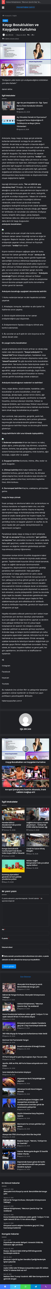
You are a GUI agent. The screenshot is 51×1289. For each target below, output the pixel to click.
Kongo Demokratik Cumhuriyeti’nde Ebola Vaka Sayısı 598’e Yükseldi (13, 850)
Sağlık (14, 16)
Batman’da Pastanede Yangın (15, 1040)
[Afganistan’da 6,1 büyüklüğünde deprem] (9, 1081)
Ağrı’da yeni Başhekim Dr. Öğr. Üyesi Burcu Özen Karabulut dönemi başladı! (32, 106)
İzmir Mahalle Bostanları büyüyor (16, 1072)
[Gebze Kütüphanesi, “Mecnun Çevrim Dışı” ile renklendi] (9, 1007)
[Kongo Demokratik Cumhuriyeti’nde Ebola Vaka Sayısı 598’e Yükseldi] (13, 840)
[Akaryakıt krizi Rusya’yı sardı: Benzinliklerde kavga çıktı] (9, 987)
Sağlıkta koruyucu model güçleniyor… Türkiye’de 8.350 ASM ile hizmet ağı (37, 824)
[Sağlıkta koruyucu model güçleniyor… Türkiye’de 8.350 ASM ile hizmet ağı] (37, 814)
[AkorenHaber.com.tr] (25, 7)
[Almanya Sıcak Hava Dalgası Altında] (9, 1092)
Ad (3, 929)
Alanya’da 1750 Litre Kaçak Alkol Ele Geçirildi (21, 1134)
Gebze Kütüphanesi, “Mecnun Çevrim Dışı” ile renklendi (26, 2)
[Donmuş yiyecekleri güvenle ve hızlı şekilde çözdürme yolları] (13, 866)
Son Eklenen (25, 977)
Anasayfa (7, 16)
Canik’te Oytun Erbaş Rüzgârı (35, 849)
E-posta (5, 938)
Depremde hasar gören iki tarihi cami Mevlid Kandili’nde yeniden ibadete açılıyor (31, 1164)
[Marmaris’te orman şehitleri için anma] (9, 1127)
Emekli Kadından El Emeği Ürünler (31, 1046)
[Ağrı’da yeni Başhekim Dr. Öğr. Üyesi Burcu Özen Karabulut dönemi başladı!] (8, 105)
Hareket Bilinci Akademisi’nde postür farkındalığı (11, 824)
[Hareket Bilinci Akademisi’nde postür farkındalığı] (13, 814)
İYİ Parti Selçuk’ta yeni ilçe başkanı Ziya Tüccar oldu (24, 1057)
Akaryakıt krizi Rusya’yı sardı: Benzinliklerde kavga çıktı (29, 985)
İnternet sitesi (7, 947)
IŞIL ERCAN (9, 35)
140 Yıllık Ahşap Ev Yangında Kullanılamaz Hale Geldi (24, 1033)
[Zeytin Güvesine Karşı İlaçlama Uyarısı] (9, 1116)
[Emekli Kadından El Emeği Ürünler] (9, 1049)
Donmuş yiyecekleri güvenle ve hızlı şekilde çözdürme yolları (11, 876)
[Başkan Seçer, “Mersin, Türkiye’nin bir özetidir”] (9, 1144)
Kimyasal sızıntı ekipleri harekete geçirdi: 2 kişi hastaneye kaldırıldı (31, 1024)
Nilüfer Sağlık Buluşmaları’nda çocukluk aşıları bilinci (37, 862)
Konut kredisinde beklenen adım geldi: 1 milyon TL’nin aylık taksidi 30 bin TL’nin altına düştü (25, 1015)
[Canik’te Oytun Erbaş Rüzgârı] (37, 840)
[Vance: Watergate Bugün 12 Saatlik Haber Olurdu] (9, 1154)
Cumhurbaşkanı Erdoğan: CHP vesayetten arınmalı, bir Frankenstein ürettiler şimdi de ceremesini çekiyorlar (30, 1103)
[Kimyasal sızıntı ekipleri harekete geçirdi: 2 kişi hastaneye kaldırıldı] (9, 1026)
